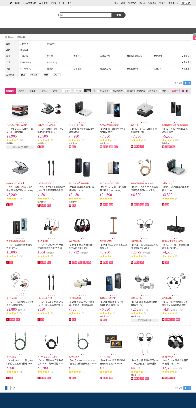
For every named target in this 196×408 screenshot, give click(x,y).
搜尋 (118, 15)
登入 (116, 3)
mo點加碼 (104, 91)
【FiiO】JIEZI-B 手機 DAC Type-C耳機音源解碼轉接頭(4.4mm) (51, 305)
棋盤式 (183, 90)
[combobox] (85, 15)
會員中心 (132, 3)
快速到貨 (141, 91)
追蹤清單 (152, 3)
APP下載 (43, 3)
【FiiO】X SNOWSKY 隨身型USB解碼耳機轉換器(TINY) (82, 305)
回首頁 (17, 3)
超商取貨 (153, 91)
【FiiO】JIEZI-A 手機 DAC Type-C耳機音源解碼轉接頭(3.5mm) (51, 190)
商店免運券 (118, 91)
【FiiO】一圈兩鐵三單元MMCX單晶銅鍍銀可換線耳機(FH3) (144, 363)
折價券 (162, 3)
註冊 (123, 3)
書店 (70, 3)
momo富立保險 (29, 3)
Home (10, 37)
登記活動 (186, 3)
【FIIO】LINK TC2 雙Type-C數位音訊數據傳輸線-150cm (19, 363)
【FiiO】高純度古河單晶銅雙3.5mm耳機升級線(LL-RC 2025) (51, 363)
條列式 (187, 90)
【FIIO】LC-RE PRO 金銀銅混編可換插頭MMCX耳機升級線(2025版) (144, 190)
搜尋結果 (20, 37)
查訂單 (142, 3)
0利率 (164, 91)
